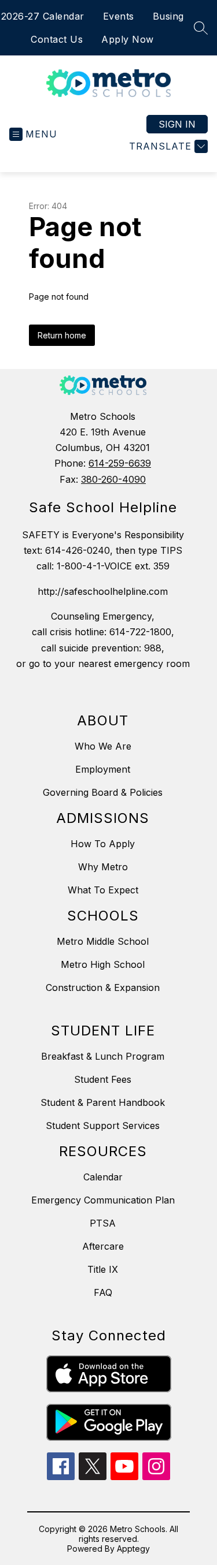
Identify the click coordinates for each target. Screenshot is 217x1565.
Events (118, 16)
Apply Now (127, 39)
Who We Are (103, 746)
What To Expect (103, 890)
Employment (102, 769)
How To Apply (103, 843)
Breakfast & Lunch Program (102, 1056)
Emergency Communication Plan (103, 1200)
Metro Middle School (103, 941)
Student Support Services (103, 1125)
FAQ (103, 1292)
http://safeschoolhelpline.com (103, 591)
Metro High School (103, 964)
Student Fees (102, 1079)
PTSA (103, 1223)
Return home (62, 335)
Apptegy (133, 1548)
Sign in (177, 124)
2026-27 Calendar (42, 16)
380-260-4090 (113, 479)
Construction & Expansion (103, 987)
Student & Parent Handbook (103, 1102)
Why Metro (103, 867)
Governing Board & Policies (103, 792)
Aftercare (103, 1246)
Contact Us (57, 39)
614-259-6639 (120, 463)
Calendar (103, 1177)
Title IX (102, 1269)
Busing (168, 16)
